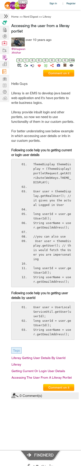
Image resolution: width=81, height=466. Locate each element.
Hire (4, 22)
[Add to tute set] (19, 65)
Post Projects (4, 29)
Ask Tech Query (4, 91)
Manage (4, 57)
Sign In (53, 3)
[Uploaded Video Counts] (65, 65)
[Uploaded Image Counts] (58, 65)
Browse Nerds (4, 36)
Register (71, 3)
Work (4, 43)
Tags (16, 350)
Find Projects (4, 50)
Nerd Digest (30, 16)
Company (4, 64)
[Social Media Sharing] (51, 65)
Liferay (47, 16)
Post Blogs (4, 98)
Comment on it (58, 73)
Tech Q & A (4, 85)
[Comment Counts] (45, 65)
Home (15, 16)
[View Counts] (71, 65)
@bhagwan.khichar (18, 50)
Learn (4, 71)
